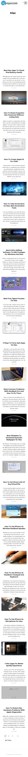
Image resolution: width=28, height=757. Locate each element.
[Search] (23, 2)
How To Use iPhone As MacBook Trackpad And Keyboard (14, 575)
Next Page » (8, 740)
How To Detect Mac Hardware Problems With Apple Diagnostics (14, 710)
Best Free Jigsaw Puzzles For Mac (14, 300)
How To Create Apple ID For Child (14, 160)
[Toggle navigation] (25, 3)
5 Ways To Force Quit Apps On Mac (14, 344)
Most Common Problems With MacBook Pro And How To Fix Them (14, 391)
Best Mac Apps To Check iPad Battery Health (14, 71)
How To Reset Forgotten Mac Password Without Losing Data (14, 115)
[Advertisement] (14, 33)
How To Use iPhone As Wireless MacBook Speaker (14, 527)
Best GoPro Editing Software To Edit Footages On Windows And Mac (14, 252)
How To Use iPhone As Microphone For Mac (14, 620)
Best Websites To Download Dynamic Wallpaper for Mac (14, 438)
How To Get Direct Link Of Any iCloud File (14, 483)
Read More (14, 88)
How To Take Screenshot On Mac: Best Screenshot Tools (14, 206)
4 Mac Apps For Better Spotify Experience (14, 665)
